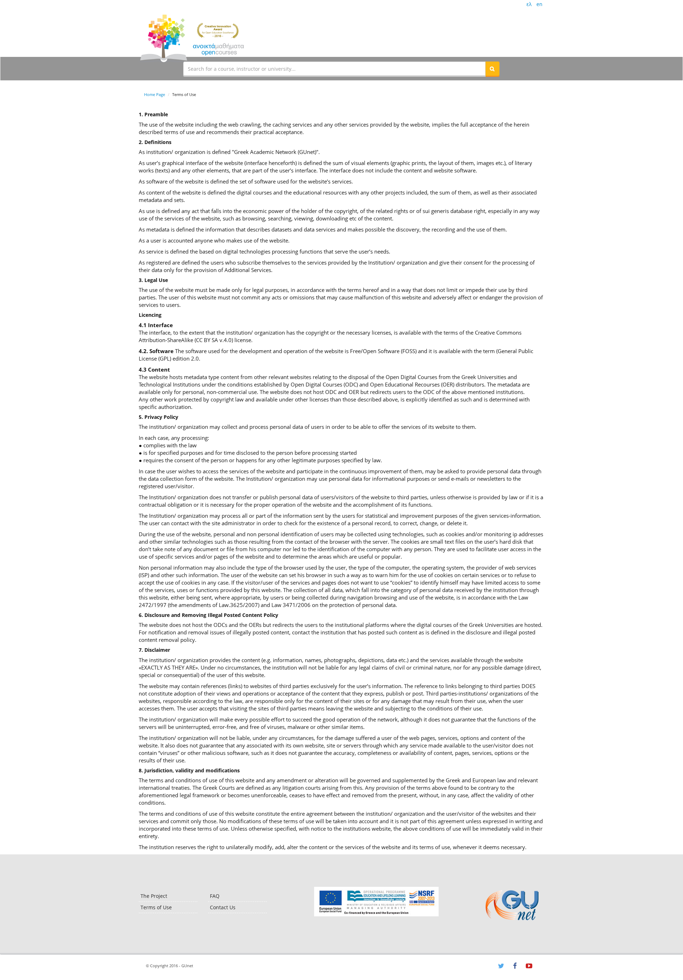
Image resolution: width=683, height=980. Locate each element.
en (539, 4)
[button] (492, 69)
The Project (154, 896)
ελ (528, 4)
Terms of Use (156, 907)
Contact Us (222, 907)
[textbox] (334, 69)
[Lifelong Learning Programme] (376, 901)
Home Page (154, 94)
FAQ (214, 896)
